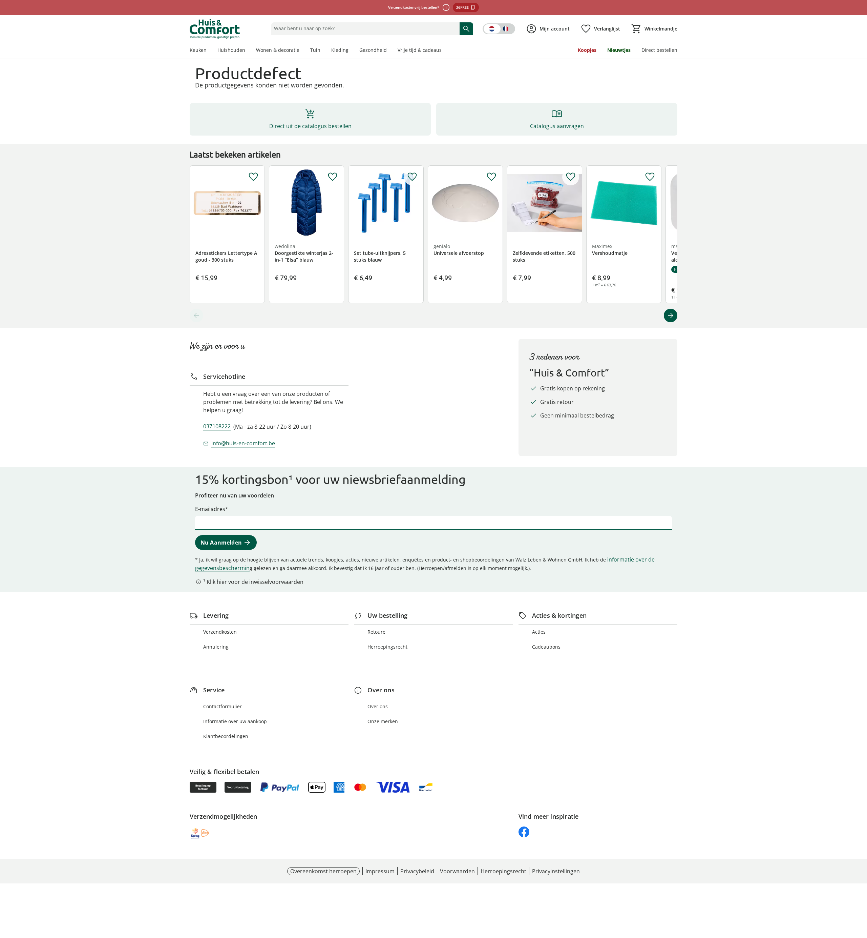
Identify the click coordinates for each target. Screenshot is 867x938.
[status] (364, 28)
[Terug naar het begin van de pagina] (859, 889)
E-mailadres (210, 509)
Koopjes (587, 50)
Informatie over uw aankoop (235, 721)
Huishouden (231, 50)
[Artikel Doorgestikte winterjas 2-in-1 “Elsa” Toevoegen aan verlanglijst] (332, 176)
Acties (539, 632)
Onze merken (382, 721)
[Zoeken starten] (466, 28)
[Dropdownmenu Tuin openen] (323, 51)
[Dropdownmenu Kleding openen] (351, 51)
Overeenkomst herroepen (323, 871)
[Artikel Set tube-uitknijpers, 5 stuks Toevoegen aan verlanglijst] (412, 176)
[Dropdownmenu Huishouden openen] (248, 51)
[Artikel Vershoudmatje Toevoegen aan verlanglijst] (649, 176)
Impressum (380, 871)
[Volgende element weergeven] (670, 315)
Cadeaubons (546, 647)
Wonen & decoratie (277, 50)
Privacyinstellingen (556, 871)
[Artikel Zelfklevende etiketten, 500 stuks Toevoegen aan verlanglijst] (570, 176)
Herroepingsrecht (387, 647)
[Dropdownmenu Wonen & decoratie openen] (302, 51)
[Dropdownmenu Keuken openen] (209, 51)
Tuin (315, 50)
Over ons (377, 706)
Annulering (216, 647)
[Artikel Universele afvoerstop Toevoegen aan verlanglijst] (491, 176)
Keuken (198, 50)
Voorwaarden (457, 871)
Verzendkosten (220, 632)
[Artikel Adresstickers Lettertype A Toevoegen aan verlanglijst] (253, 176)
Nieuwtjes (619, 50)
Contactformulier (222, 706)
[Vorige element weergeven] (196, 315)
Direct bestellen (659, 50)
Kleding (339, 50)
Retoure (376, 632)
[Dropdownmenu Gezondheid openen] (389, 51)
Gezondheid (373, 50)
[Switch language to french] (499, 29)
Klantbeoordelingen (225, 736)
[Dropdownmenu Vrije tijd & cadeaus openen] (444, 51)
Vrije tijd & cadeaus (420, 50)
